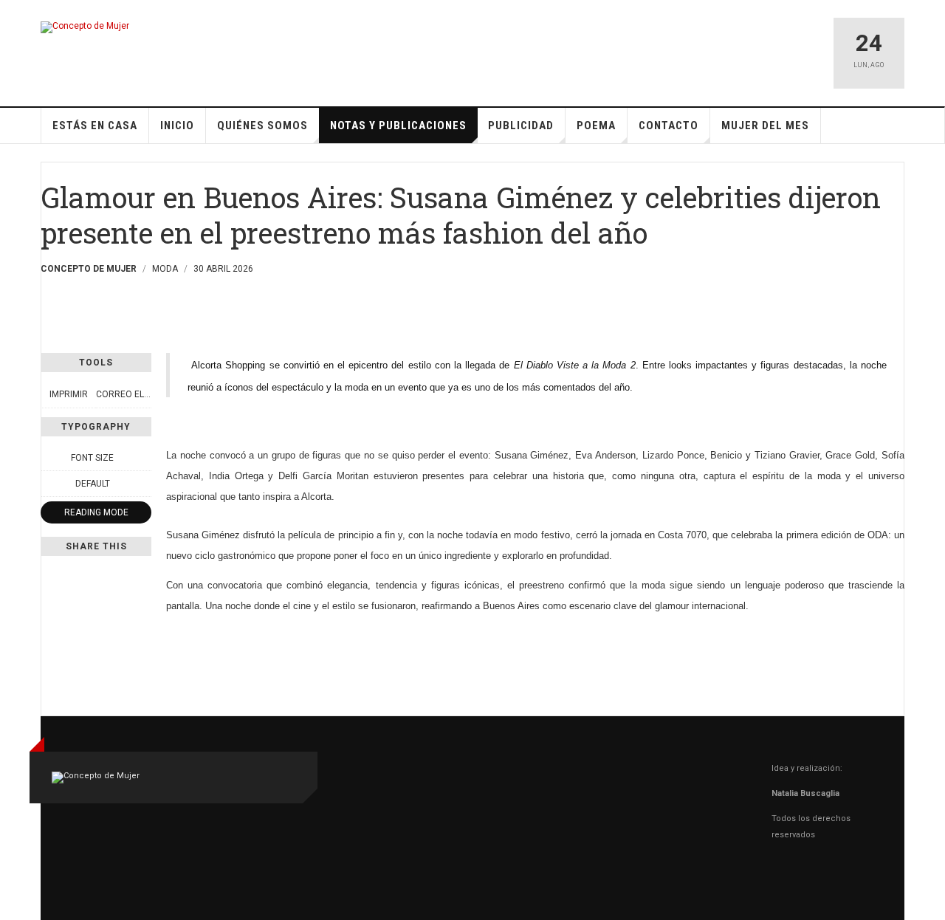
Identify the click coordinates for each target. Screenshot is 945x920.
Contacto (668, 125)
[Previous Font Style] (49, 484)
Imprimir (68, 394)
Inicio (177, 125)
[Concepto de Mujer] (85, 27)
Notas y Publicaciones (398, 125)
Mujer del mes (765, 125)
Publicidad (521, 125)
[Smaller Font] (49, 458)
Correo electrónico (144, 394)
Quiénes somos (262, 125)
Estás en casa (94, 125)
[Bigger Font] (143, 458)
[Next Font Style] (143, 484)
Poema (596, 125)
